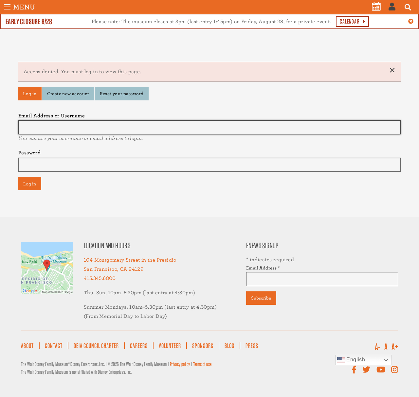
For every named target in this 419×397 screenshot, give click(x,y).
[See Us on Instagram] (394, 369)
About (27, 345)
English (355, 359)
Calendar (350, 21)
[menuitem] (376, 6)
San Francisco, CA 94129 (113, 269)
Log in (29, 93)
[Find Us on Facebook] (354, 369)
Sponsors (202, 345)
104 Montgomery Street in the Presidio (130, 260)
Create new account (68, 93)
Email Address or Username (51, 115)
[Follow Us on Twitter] (366, 369)
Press (252, 345)
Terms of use (202, 364)
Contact (54, 345)
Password (29, 152)
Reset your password (122, 93)
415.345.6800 (100, 278)
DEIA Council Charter (96, 345)
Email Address (263, 267)
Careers (139, 345)
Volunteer (170, 345)
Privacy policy (180, 364)
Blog (229, 345)
